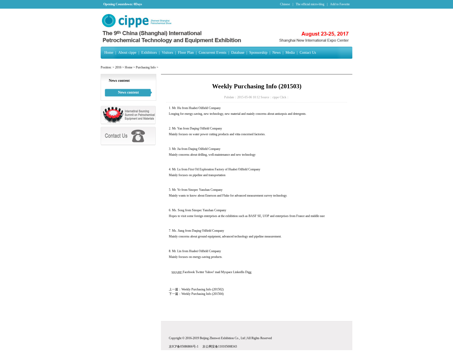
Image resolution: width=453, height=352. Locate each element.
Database (237, 53)
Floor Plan (186, 53)
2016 (118, 67)
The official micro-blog (310, 4)
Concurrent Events (212, 53)
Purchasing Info (146, 67)
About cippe (127, 53)
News (276, 53)
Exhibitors (149, 53)
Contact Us (308, 53)
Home (108, 53)
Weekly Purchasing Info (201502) (202, 289)
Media (290, 53)
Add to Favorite (340, 4)
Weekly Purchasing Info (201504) (202, 294)
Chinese (285, 4)
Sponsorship (258, 53)
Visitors (167, 53)
